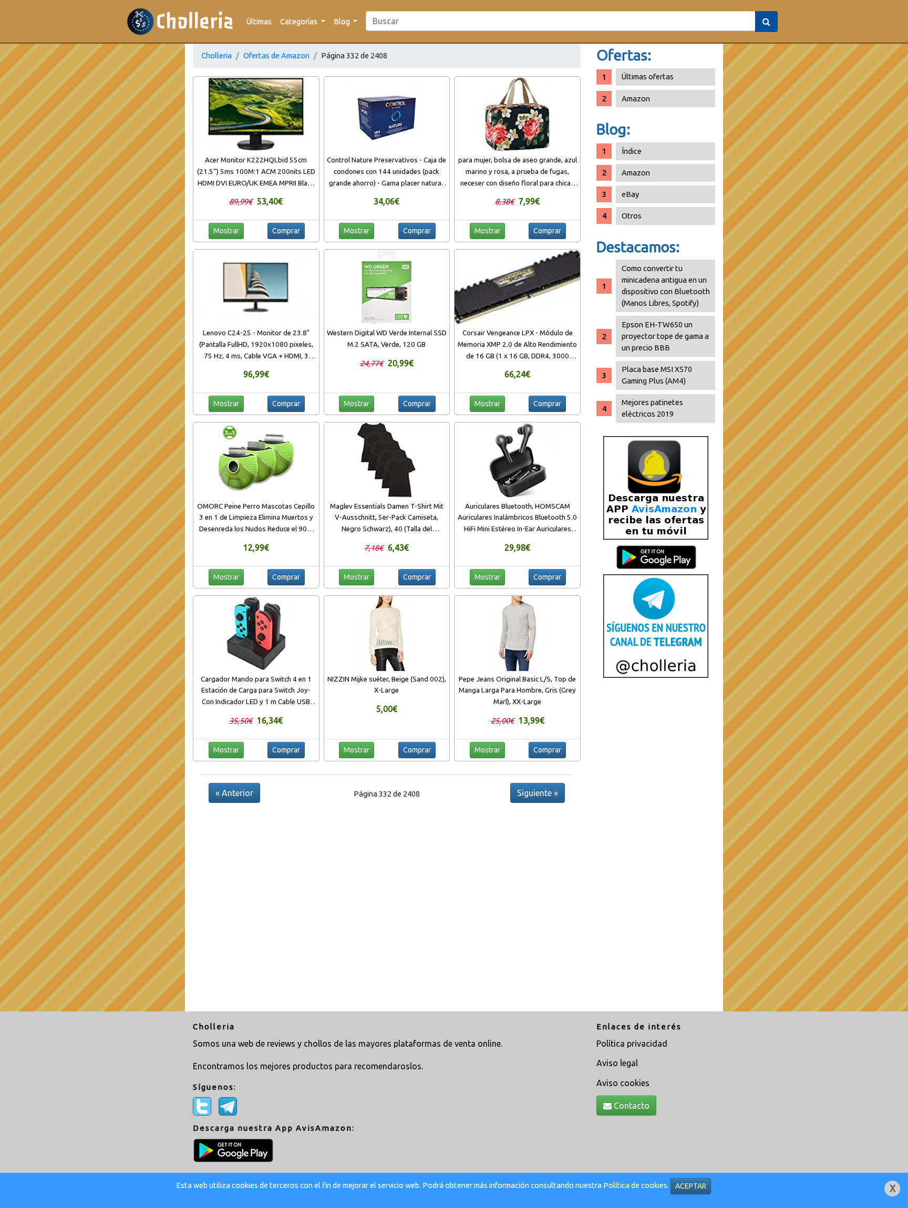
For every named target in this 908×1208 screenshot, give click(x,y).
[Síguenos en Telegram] (655, 625)
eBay (630, 194)
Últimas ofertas (648, 76)
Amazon (636, 98)
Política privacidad (631, 1043)
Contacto (630, 1105)
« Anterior (234, 793)
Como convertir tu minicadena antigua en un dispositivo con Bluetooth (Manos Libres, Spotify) (666, 285)
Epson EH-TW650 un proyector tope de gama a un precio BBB (665, 336)
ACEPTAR (690, 1186)
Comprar (286, 230)
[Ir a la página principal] (180, 21)
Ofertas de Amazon (276, 55)
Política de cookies (635, 1185)
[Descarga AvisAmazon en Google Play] (655, 487)
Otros (632, 215)
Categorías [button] (299, 21)
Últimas (259, 21)
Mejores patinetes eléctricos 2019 (652, 408)
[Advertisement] (655, 848)
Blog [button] (343, 21)
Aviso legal (617, 1063)
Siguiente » (537, 793)
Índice (632, 151)
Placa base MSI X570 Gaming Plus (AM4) (657, 375)
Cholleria (216, 55)
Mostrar (226, 230)
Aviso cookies (622, 1083)
